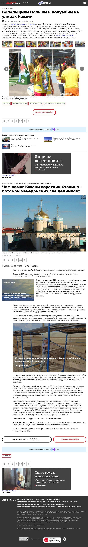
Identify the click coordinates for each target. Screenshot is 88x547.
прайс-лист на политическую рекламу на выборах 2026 (36, 507)
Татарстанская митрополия (11, 255)
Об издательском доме (25, 499)
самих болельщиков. (64, 35)
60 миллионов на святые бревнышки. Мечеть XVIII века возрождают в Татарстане (47, 359)
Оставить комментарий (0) (44, 112)
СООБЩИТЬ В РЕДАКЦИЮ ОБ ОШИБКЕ (69, 507)
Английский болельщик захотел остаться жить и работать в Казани (25, 139)
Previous (6, 69)
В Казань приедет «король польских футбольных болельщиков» (23, 145)
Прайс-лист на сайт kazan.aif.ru (53, 504)
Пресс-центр (40, 499)
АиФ (5, 99)
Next (82, 69)
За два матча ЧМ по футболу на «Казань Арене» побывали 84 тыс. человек (66, 139)
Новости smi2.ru (9, 175)
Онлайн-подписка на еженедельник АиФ (31, 502)
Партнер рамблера (36, 539)
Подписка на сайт (54, 502)
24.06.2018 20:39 (7, 9)
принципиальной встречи (23, 24)
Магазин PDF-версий (53, 499)
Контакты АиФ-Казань (69, 502)
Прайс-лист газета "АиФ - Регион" (28, 504)
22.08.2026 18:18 (7, 183)
